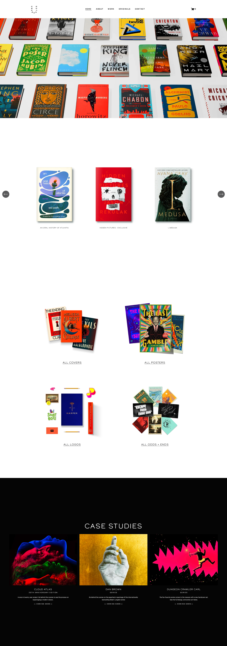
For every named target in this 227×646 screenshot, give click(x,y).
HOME (88, 9)
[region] (113, 196)
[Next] (221, 194)
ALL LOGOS (72, 444)
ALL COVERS (72, 362)
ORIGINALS (125, 9)
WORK (111, 9)
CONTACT (140, 9)
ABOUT (99, 9)
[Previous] (5, 194)
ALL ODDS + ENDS (154, 444)
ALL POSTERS (154, 362)
